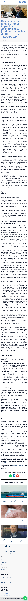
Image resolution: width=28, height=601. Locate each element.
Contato (3, 569)
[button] (4, 2)
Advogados (4, 562)
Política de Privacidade (6, 582)
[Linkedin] (23, 2)
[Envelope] (7, 590)
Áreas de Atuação (5, 564)
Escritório (3, 559)
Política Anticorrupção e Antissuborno (10, 580)
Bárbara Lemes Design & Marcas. (14, 599)
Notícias (4, 40)
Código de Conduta (6, 577)
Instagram (14, 465)
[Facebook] (20, 2)
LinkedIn (21, 465)
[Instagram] (25, 2)
